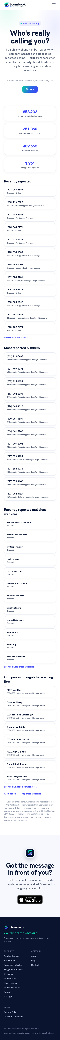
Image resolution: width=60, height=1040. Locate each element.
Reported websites (13, 965)
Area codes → (11, 793)
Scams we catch (12, 987)
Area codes (9, 960)
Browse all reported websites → (20, 666)
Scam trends (10, 978)
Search (30, 89)
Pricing (7, 992)
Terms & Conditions (13, 1016)
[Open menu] (54, 5)
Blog (33, 960)
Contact (35, 965)
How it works (10, 983)
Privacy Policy (11, 1012)
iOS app (8, 996)
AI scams (8, 974)
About (34, 956)
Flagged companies (13, 969)
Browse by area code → (16, 337)
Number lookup (11, 956)
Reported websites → (33, 793)
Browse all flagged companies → (20, 786)
